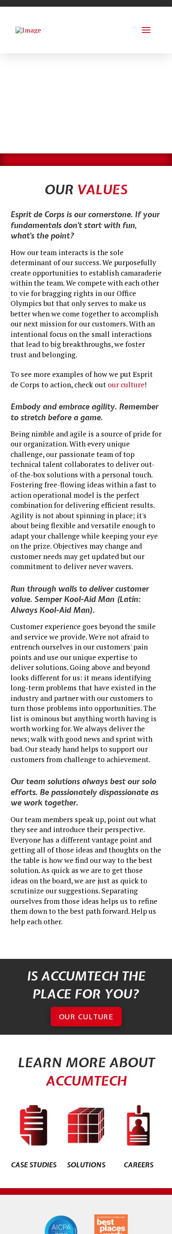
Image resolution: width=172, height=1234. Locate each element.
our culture (126, 384)
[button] (146, 30)
